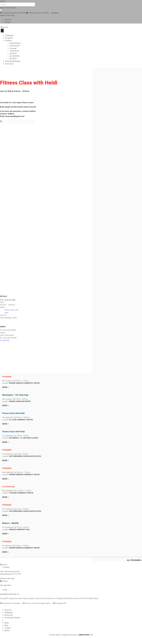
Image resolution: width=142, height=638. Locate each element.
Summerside (15, 46)
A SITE (85, 635)
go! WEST (13, 59)
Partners (8, 41)
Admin (6, 630)
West (15, 318)
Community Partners (12, 618)
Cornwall (13, 48)
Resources (9, 64)
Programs (9, 38)
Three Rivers (14, 51)
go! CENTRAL (15, 56)
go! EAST (13, 53)
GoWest (11, 114)
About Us (8, 20)
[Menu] (2, 30)
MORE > (5, 387)
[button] (1, 10)
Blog (6, 625)
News (6, 623)
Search (3, 1)
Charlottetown (15, 43)
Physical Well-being (12, 61)
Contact (7, 22)
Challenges (9, 35)
